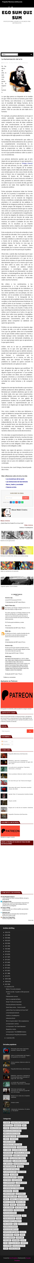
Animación (17, 1125)
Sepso (16, 1234)
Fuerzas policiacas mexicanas (14, 1004)
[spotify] (18, 5)
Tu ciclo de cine (14, 1243)
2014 (6, 965)
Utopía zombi (12, 801)
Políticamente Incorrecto (12, 1221)
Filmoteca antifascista (11, 1169)
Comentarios (6, 744)
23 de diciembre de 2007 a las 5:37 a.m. (15, 642)
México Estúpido (9, 1202)
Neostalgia (21, 1204)
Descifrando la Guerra (8, 896)
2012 (6, 970)
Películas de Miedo (10, 1212)
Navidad (12, 1204)
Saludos (23, 1232)
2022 (6, 943)
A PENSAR (7, 1122)
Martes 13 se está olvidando (13, 989)
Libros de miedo (9, 1193)
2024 (6, 938)
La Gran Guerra (21, 1182)
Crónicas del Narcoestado (12, 1144)
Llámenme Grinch (10, 1018)
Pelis (24, 1215)
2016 (6, 959)
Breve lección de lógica (11, 1133)
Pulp (15, 1223)
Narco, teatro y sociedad (14, 484)
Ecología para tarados (17, 1158)
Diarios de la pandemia (22, 1152)
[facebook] (9, 7)
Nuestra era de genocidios (8, 540)
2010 (6, 976)
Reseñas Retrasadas (10, 1226)
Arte (12, 62)
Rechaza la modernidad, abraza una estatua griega (14, 556)
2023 (6, 940)
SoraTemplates (13, 1258)
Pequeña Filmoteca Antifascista (12, 2)
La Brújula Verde (6, 901)
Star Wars (7, 1240)
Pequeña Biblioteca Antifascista (18, 753)
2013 (6, 968)
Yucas (6, 1248)
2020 (6, 948)
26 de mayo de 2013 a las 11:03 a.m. (14, 653)
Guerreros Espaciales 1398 (8, 918)
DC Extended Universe (19, 1150)
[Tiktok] (15, 5)
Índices (20, 1177)
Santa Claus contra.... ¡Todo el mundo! (15, 1007)
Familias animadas (9, 1166)
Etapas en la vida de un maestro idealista (20, 807)
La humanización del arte (12, 1012)
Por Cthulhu (8, 1223)
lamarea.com (6, 912)
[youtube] (12, 7)
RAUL (6, 631)
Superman (16, 1240)
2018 (6, 954)
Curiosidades (22, 1147)
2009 (6, 978)
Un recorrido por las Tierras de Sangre (19, 780)
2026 (6, 932)
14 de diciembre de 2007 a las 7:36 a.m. (15, 628)
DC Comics (7, 1150)
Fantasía (20, 1166)
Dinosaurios (8, 1155)
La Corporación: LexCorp (12, 1023)
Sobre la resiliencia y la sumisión (9, 571)
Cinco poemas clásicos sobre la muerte (20, 774)
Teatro (23, 1240)
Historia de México (10, 1177)
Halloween (13, 1174)
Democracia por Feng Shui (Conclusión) (16, 1034)
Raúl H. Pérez (9, 605)
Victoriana (7, 1245)
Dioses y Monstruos (20, 1155)
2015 (6, 962)
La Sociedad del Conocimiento (13, 1188)
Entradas (5, 741)
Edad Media (7, 1160)
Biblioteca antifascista (18, 1128)
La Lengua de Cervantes (11, 1185)
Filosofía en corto (10, 1171)
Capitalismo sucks (10, 1136)
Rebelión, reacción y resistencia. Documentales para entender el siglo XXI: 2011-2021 (20, 762)
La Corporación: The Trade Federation (16, 1026)
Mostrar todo (30, 920)
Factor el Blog (6, 907)
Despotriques (8, 1152)
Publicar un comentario (10, 677)
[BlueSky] (24, 5)
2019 (6, 951)
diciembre (9, 986)
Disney (6, 1158)
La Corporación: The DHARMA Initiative (16, 1032)
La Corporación (9, 1182)
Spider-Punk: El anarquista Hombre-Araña (20, 794)
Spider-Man (19, 1237)
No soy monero (9, 1207)
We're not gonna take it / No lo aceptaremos (17, 1021)
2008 (6, 981)
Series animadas (9, 1237)
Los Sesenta (22, 1196)
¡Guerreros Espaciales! (8, 917)
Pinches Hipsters (17, 62)
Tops (5, 1243)
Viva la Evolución (19, 1245)
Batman (6, 1128)
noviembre (9, 1038)
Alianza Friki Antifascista (20, 1122)
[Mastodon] (21, 5)
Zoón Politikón (14, 1248)
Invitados (7, 1180)
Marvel (6, 1199)
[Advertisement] (17, 41)
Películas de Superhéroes (12, 1215)
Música (6, 1204)
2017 (6, 957)
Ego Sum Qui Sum (17, 15)
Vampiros (24, 1243)
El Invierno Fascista (19, 1160)
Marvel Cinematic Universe (19, 1199)
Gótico (6, 1174)
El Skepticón (8, 1163)
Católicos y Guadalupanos (12, 1015)
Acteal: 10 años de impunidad (13, 1002)
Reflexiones (25, 62)
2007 (6, 984)
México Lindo (21, 1202)
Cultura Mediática (10, 1147)
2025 (6, 935)
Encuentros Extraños (21, 1163)
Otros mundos (18, 1210)
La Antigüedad (16, 1180)
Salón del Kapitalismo (11, 1232)
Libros (16, 1191)
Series (22, 1234)
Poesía (19, 1218)
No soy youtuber (21, 1207)
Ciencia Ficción (22, 1136)
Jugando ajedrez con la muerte (9, 586)
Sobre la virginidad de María (13, 999)
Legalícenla (8, 1191)
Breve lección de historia (12, 1130)
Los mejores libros (10, 1196)
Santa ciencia (8, 1234)
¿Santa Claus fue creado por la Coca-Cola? (17, 1010)
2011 (6, 973)
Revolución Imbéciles (11, 1229)
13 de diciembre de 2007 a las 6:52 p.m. (15, 602)
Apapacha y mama (11, 1029)
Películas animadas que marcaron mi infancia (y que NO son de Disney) (20, 1090)
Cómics (6, 1139)
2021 (6, 946)
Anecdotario (8, 1125)
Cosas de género (9, 1141)
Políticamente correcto (12, 996)
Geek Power (21, 1171)
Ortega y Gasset (27, 163)
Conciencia (13, 1139)
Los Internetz (20, 1193)
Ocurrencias (8, 1210)
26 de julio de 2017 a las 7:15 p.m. (13, 674)
